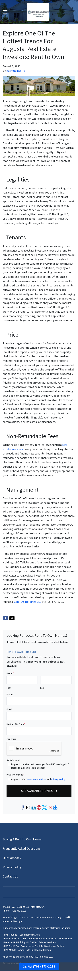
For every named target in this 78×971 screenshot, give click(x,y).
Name (10, 673)
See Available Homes (37, 791)
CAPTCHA (11, 739)
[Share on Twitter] (12, 618)
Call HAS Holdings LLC (28, 602)
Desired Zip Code (16, 724)
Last (42, 688)
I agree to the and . (38, 779)
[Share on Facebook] (5, 618)
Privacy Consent (15, 774)
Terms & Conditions (36, 779)
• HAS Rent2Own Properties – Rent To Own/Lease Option (33, 946)
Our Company (12, 858)
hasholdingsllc (15, 71)
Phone (10, 694)
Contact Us (10, 876)
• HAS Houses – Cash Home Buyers (21, 935)
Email (10, 709)
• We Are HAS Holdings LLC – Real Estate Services (29, 942)
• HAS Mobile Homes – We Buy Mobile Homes (27, 950)
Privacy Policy (58, 779)
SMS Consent (13, 760)
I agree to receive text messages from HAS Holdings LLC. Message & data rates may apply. (40, 766)
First (9, 688)
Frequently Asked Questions (21, 848)
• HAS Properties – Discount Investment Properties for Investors (38, 938)
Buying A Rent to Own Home (22, 839)
